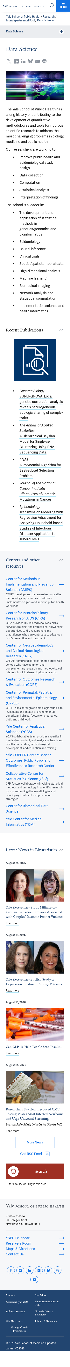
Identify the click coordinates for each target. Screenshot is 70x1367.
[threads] (57, 1270)
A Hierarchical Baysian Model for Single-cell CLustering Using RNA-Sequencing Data (37, 444)
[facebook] (11, 1270)
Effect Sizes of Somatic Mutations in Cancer (37, 497)
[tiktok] (39, 1270)
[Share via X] (9, 61)
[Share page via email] (37, 61)
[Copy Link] (61, 330)
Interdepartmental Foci (20, 20)
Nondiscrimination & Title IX (47, 1303)
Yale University (14, 1321)
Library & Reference (46, 1321)
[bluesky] (48, 1270)
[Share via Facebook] (16, 61)
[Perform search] (52, 5)
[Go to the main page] (25, 6)
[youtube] (34, 1279)
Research (49, 16)
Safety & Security (15, 1311)
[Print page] (44, 61)
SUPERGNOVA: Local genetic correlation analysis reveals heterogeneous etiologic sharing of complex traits (41, 407)
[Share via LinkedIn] (23, 61)
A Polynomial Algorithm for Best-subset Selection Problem (40, 470)
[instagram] (20, 1270)
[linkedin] (29, 1270)
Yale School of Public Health (23, 16)
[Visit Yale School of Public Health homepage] (35, 1207)
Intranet (10, 1295)
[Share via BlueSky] (30, 61)
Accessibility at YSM (17, 1301)
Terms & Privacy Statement (44, 1312)
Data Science (45, 20)
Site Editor (41, 1295)
